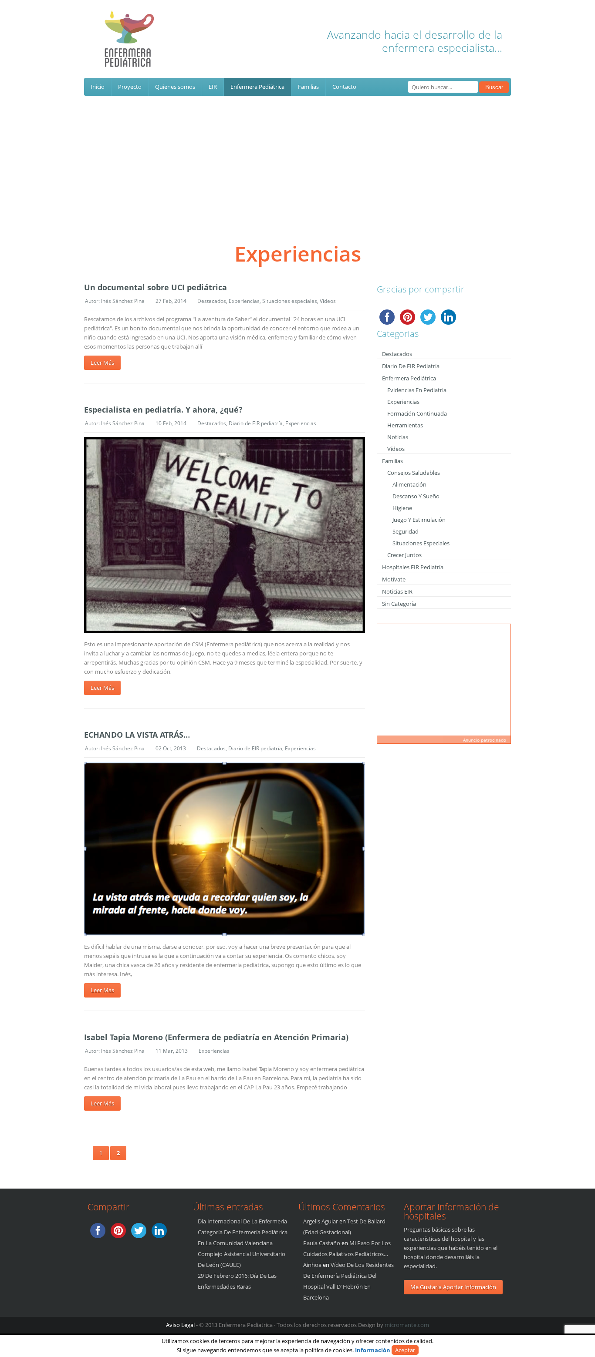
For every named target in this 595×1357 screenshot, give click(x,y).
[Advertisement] (297, 161)
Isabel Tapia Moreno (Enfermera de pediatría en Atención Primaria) (216, 1037)
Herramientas (405, 425)
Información (372, 1350)
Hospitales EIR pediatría (412, 567)
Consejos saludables (413, 473)
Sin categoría (399, 604)
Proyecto (130, 87)
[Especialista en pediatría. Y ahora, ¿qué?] (224, 535)
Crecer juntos (404, 555)
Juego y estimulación (419, 520)
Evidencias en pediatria (416, 390)
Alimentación (409, 484)
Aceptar (405, 1350)
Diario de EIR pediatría (256, 423)
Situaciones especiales (289, 301)
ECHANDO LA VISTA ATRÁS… (137, 734)
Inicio (98, 87)
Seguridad (405, 531)
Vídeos (328, 301)
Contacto (344, 87)
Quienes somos (175, 87)
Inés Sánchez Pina (123, 301)
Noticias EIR (397, 591)
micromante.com (407, 1325)
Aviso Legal (180, 1325)
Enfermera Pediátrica (257, 87)
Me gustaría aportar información (453, 1287)
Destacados (211, 301)
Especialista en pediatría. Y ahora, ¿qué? (163, 409)
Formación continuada (417, 413)
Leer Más (102, 362)
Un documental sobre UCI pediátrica (155, 287)
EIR (213, 87)
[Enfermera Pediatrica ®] (130, 47)
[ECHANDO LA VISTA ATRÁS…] (224, 849)
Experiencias (244, 301)
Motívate (394, 579)
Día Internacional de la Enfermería (242, 1221)
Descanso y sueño (415, 496)
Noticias (397, 437)
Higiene (402, 508)
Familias (308, 87)
